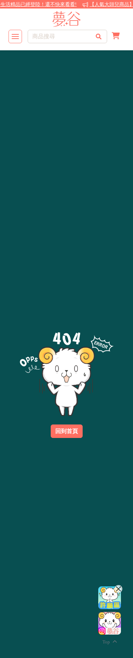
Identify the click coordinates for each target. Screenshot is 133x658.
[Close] (118, 589)
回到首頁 (66, 431)
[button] (115, 36)
